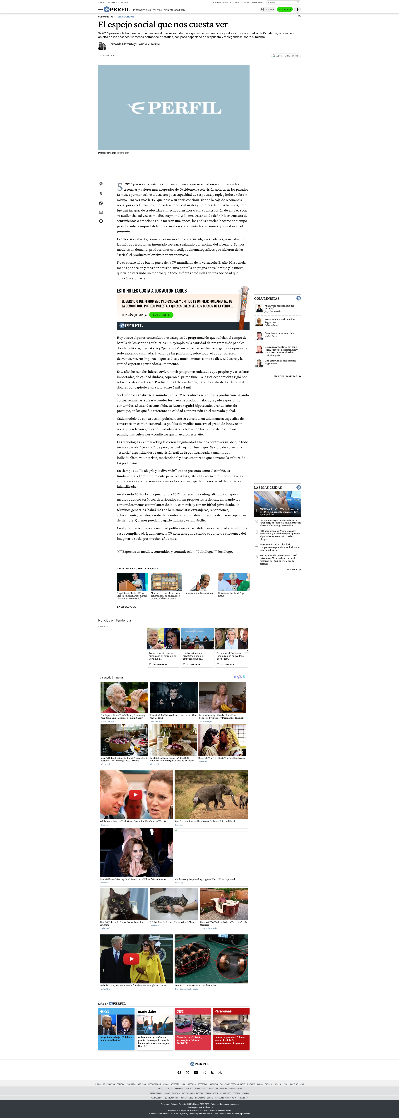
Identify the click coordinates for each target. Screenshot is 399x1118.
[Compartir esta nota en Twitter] (101, 193)
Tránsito (243, 1098)
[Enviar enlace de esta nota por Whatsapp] (101, 203)
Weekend (179, 1089)
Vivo (286, 1084)
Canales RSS (157, 1098)
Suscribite (285, 9)
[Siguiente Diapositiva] (247, 650)
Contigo (176, 1093)
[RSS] (212, 1072)
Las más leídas (268, 487)
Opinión (168, 10)
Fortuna (188, 1089)
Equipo (210, 1098)
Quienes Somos (171, 1098)
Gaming (278, 1084)
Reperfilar (202, 1084)
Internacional (154, 1084)
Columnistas (266, 298)
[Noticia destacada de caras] (193, 1012)
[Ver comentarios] (298, 17)
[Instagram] (204, 1073)
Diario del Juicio (297, 1084)
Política (157, 10)
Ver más (292, 569)
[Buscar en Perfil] (298, 2)
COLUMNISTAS (105, 16)
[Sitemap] (220, 1072)
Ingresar (269, 9)
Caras (236, 3)
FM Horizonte (235, 1089)
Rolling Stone (211, 1093)
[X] (187, 1073)
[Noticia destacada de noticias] (116, 1012)
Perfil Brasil (257, 3)
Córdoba (192, 1084)
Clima (165, 1084)
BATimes (223, 1089)
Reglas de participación (226, 1098)
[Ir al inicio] (117, 9)
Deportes (175, 1084)
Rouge (210, 1089)
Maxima (245, 1093)
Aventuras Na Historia (192, 1093)
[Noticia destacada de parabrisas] (231, 1012)
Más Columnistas (285, 376)
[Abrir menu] (100, 9)
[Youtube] (196, 1072)
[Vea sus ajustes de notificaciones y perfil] (297, 9)
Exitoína (245, 3)
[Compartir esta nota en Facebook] (101, 184)
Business (217, 3)
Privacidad (200, 1098)
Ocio (183, 1084)
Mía (216, 1089)
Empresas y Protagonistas (232, 1084)
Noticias (227, 3)
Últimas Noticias (141, 10)
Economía (131, 1084)
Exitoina (268, 1084)
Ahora (98, 1084)
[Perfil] (117, 1003)
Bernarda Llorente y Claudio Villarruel (134, 44)
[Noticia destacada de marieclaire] (155, 1012)
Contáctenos (187, 1098)
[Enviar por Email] (101, 212)
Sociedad (179, 10)
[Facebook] (179, 1073)
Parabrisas (200, 1089)
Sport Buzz (225, 1093)
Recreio (236, 1093)
